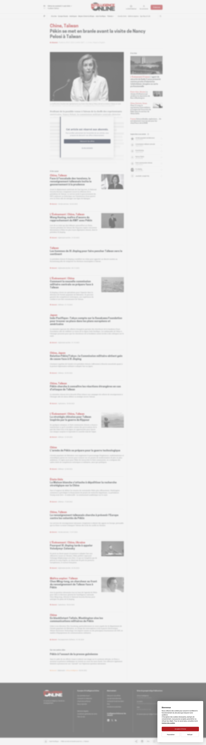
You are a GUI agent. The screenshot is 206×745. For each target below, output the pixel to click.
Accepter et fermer (180, 729)
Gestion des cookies (168, 723)
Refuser (189, 734)
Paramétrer (171, 734)
